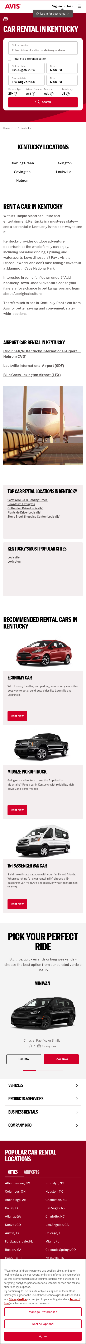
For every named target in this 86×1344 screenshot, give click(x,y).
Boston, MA (13, 1250)
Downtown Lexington (21, 504)
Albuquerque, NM (17, 1183)
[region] (43, 1301)
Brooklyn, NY (55, 1183)
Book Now (61, 1059)
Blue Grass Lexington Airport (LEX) (32, 375)
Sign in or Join (62, 6)
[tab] (14, 1172)
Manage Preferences (43, 1311)
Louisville (14, 557)
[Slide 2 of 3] (43, 1070)
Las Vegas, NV (56, 1208)
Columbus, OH (15, 1191)
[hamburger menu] (79, 6)
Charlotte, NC (55, 1216)
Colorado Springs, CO (61, 1250)
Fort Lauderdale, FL (19, 1241)
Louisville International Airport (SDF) (33, 365)
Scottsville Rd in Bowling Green (28, 500)
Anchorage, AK (15, 1200)
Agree (43, 1336)
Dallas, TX (12, 1208)
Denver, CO (13, 1225)
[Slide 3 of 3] (56, 1070)
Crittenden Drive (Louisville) (25, 508)
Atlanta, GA (13, 1216)
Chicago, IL (53, 1233)
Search (46, 102)
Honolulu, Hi (14, 1258)
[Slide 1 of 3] (29, 1070)
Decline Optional (43, 1323)
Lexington (14, 561)
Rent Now (17, 716)
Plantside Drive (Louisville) (24, 512)
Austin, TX (12, 1233)
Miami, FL (52, 1241)
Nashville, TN (55, 1258)
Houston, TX (54, 1191)
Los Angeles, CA (57, 1225)
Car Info (24, 1059)
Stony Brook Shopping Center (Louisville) (34, 517)
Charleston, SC (56, 1200)
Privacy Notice (18, 1299)
